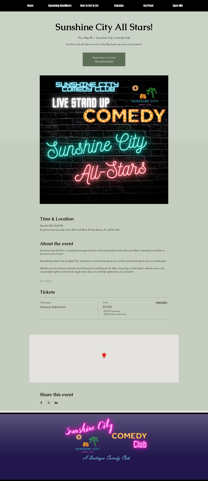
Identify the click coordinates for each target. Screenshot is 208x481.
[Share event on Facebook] (41, 402)
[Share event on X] (48, 402)
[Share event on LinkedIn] (56, 402)
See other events (104, 61)
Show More (46, 280)
